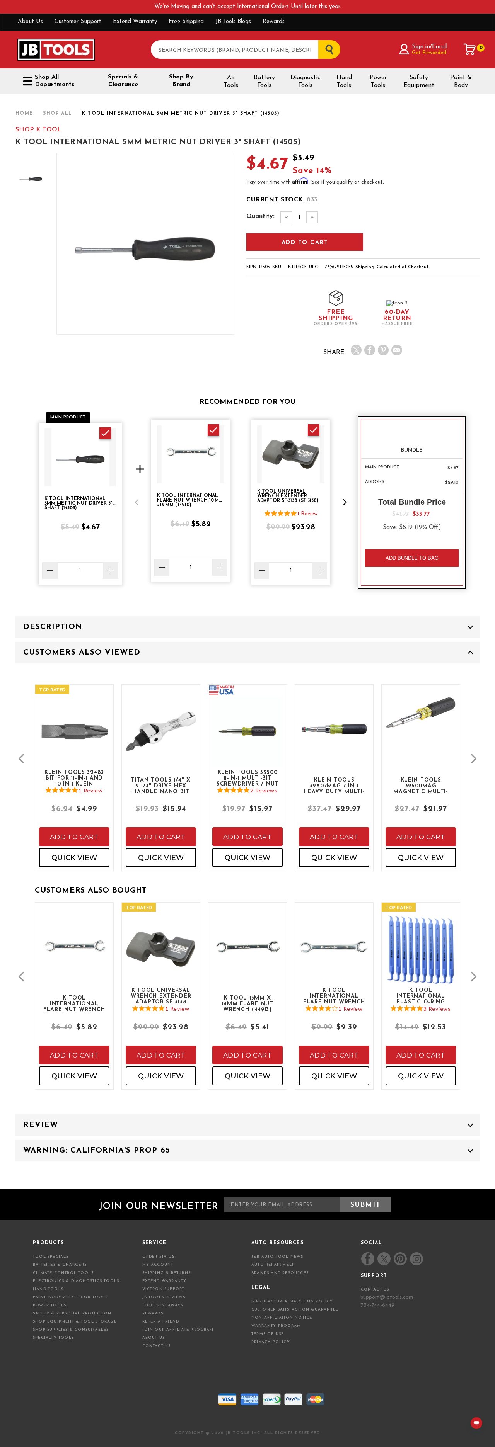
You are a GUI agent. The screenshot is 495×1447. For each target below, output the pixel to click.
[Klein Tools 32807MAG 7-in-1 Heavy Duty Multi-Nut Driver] (334, 738)
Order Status (158, 1257)
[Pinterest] (383, 350)
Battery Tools (264, 81)
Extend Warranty (135, 22)
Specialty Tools (53, 1338)
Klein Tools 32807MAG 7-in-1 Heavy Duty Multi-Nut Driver (334, 785)
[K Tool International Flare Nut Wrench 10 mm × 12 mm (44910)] (74, 956)
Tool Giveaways (162, 1305)
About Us (30, 22)
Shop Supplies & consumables (71, 1330)
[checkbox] (105, 433)
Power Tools (378, 81)
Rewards (274, 22)
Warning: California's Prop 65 (96, 1151)
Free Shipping (186, 22)
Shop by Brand (181, 81)
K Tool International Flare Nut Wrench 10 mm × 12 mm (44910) (74, 1003)
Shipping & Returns (166, 1273)
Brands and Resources (280, 1273)
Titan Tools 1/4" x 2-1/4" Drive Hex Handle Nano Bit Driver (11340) (161, 785)
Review (40, 1125)
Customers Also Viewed (81, 652)
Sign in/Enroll (429, 47)
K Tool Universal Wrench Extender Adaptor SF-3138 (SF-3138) (161, 996)
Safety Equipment (418, 81)
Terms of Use (267, 1334)
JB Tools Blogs (233, 22)
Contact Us (156, 1346)
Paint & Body (460, 81)
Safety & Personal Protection (72, 1313)
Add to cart (74, 837)
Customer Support (78, 22)
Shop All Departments (54, 81)
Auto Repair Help (273, 1265)
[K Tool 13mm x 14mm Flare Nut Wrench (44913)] (247, 956)
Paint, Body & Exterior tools (70, 1297)
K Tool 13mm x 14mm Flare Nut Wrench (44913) (247, 1003)
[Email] (396, 350)
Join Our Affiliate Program (178, 1330)
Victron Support (163, 1289)
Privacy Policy (270, 1342)
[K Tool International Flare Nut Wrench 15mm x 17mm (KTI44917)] (334, 956)
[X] (356, 350)
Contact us (375, 1289)
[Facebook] (369, 350)
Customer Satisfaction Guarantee (294, 1310)
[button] (136, 502)
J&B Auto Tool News (277, 1257)
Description (52, 627)
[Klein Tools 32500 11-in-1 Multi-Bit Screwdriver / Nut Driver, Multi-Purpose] (247, 738)
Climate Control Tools (63, 1273)
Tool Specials (51, 1257)
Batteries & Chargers (60, 1265)
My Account (158, 1265)
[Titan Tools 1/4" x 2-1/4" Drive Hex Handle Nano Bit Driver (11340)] (161, 738)
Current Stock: (281, 200)
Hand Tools (344, 81)
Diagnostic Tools (305, 81)
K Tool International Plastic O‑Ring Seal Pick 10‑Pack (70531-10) (421, 996)
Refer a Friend (160, 1321)
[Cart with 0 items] (470, 49)
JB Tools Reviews (164, 1297)
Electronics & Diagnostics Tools (76, 1281)
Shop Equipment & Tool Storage (75, 1321)
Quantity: (260, 216)
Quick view (74, 858)
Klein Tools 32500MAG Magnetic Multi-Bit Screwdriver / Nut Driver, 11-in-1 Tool (420, 785)
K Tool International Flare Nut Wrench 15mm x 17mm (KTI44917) (334, 996)
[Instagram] (416, 1258)
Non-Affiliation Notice (281, 1318)
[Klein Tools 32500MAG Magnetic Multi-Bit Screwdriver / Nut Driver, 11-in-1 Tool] (421, 719)
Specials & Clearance (123, 81)
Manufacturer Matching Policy (292, 1301)
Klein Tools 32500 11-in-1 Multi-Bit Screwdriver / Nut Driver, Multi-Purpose (247, 778)
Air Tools (231, 81)
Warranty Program (276, 1326)
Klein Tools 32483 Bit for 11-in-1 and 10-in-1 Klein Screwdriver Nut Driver (74, 778)
